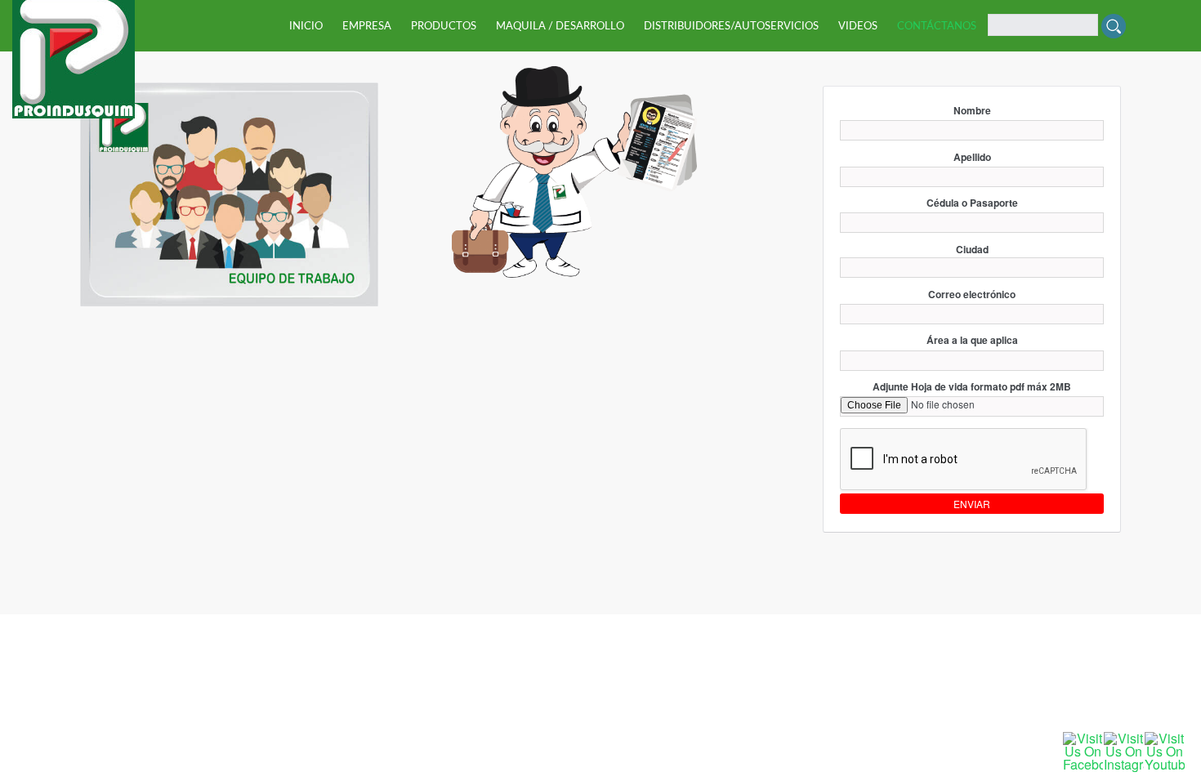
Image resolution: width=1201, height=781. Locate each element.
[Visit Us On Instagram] (1123, 750)
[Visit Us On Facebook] (1082, 750)
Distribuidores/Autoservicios (731, 26)
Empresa (366, 26)
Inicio (306, 26)
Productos (443, 26)
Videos (857, 26)
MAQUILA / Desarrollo (560, 26)
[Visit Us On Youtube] (1164, 750)
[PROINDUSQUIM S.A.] (73, 53)
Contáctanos (936, 26)
